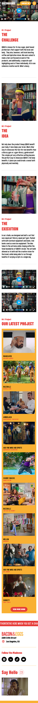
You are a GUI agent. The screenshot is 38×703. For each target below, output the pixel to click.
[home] (8, 3)
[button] (34, 3)
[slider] (6, 19)
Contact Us (25, 3)
